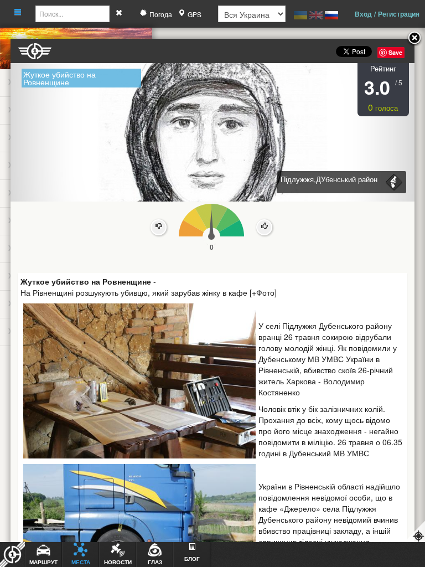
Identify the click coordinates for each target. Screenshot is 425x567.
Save (395, 52)
